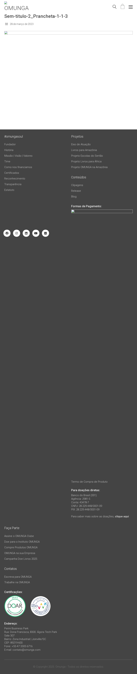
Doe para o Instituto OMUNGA (22, 541)
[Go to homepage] (17, 6)
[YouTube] (35, 233)
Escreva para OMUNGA (18, 576)
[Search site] (114, 7)
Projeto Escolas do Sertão (87, 155)
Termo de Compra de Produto (89, 481)
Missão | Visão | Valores (18, 155)
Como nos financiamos (18, 167)
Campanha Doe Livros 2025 (20, 558)
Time (7, 161)
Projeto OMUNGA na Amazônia (89, 167)
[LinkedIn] (26, 233)
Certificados (11, 172)
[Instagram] (16, 233)
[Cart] (122, 7)
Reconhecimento (14, 178)
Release (76, 190)
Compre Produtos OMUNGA (20, 547)
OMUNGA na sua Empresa (19, 553)
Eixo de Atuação (81, 144)
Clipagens (77, 185)
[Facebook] (7, 233)
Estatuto (9, 190)
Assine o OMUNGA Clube (19, 536)
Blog (74, 196)
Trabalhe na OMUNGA (17, 582)
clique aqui (122, 516)
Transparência (12, 184)
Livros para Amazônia (84, 150)
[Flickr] (45, 233)
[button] (131, 6)
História (8, 150)
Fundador (10, 144)
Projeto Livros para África (86, 161)
